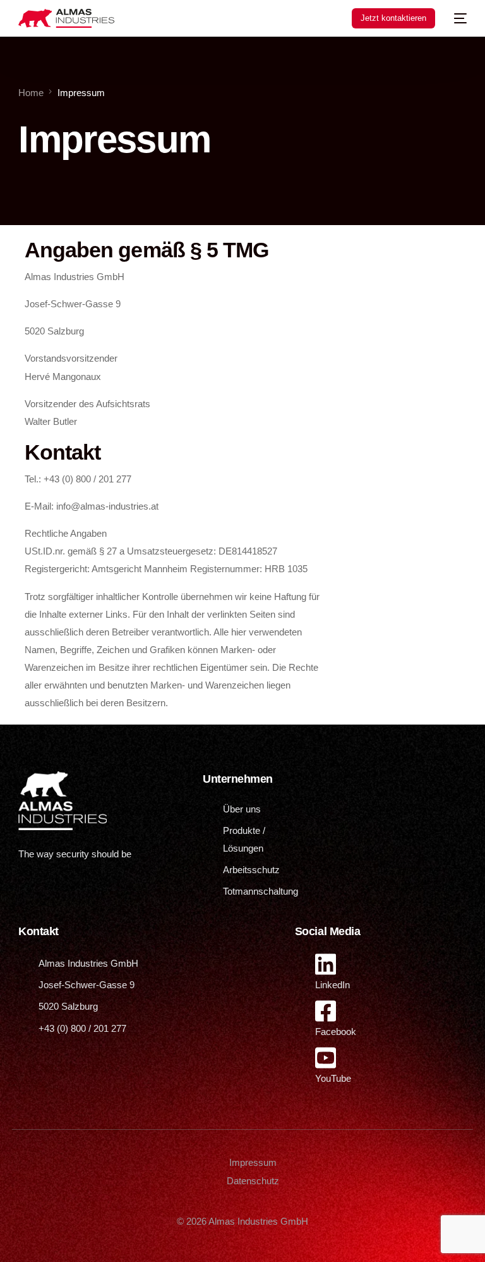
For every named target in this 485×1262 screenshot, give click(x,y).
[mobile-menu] (457, 18)
